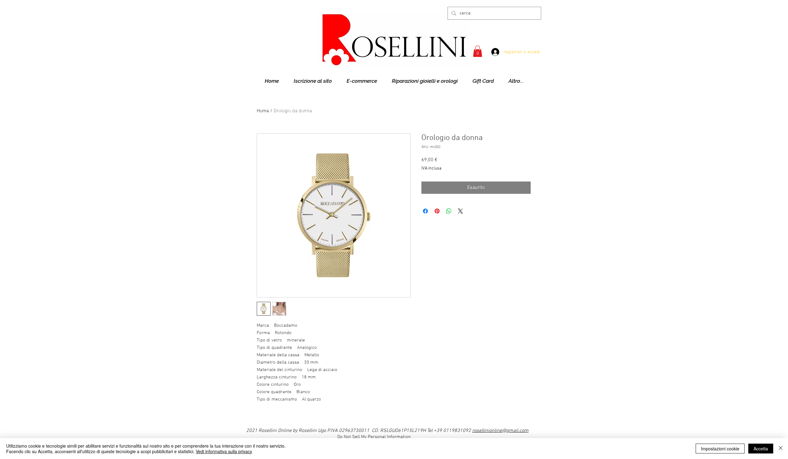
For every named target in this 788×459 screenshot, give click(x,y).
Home (263, 111)
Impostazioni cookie (720, 448)
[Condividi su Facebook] (425, 211)
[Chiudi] (780, 448)
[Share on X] (460, 211)
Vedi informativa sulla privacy (224, 451)
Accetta (761, 448)
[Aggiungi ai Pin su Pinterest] (437, 211)
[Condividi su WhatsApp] (448, 211)
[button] (477, 51)
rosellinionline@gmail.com (500, 431)
